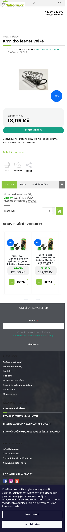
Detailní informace (13, 152)
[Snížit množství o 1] (53, 213)
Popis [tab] (23, 184)
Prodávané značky (12, 366)
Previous (26, 297)
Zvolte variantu (33, 130)
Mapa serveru (10, 394)
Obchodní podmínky (13, 380)
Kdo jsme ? (8, 375)
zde (17, 506)
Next (38, 297)
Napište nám (9, 389)
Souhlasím (32, 524)
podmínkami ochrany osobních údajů (33, 335)
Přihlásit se (33, 344)
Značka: (17, 52)
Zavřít (35, 160)
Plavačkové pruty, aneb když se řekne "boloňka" (32, 431)
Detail (31, 281)
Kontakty (7, 371)
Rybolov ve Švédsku (15, 408)
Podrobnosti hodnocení (48, 49)
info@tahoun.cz (11, 449)
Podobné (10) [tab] (40, 184)
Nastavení (32, 514)
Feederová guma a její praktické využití (27, 424)
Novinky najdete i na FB (14, 463)
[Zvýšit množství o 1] (53, 209)
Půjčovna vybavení (12, 362)
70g (48, 288)
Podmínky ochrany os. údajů (17, 385)
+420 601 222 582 (11, 453)
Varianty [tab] (9, 184)
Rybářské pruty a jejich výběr (21, 416)
